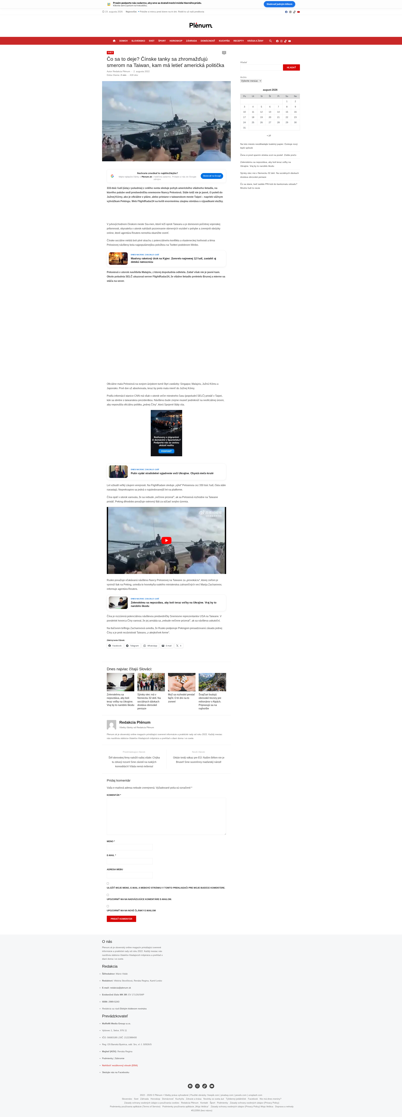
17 (244, 117)
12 (261, 112)
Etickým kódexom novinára (133, 1008)
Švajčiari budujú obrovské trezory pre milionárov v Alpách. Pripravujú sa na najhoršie (210, 701)
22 (287, 117)
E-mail (111, 855)
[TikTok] (294, 11)
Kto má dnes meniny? (270, 1099)
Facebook (253, 1099)
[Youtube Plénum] (298, 11)
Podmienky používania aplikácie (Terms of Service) (135, 1106)
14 (278, 112)
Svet (152, 41)
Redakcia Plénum (121, 71)
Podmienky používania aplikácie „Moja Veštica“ (185, 1106)
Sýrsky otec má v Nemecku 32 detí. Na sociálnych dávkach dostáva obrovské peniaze (149, 701)
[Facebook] (286, 11)
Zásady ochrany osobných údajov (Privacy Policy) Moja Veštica (242, 1106)
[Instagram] (290, 11)
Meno (111, 841)
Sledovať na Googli (212, 176)
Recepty (239, 41)
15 (287, 112)
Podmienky (107, 1058)
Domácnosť (208, 41)
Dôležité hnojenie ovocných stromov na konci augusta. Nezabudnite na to (176, 11)
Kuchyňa (224, 41)
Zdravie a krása (193, 1099)
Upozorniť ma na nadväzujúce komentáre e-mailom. (139, 899)
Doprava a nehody (284, 1106)
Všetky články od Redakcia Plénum (136, 727)
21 (278, 117)
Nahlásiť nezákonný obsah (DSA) (120, 1065)
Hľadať (243, 62)
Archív (243, 77)
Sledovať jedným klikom (279, 4)
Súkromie (119, 1058)
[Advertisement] (166, 214)
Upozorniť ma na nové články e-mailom (131, 910)
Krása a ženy (255, 41)
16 (295, 112)
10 (244, 112)
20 (270, 117)
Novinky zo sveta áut (213, 1099)
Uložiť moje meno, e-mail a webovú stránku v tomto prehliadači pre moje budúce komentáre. (166, 888)
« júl (269, 135)
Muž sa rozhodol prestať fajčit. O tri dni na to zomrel (181, 698)
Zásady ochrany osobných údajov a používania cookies (151, 1102)
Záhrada (191, 41)
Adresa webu (115, 869)
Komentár (114, 795)
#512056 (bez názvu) (201, 1110)
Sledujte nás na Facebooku (115, 1072)
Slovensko (138, 41)
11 (253, 112)
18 (253, 117)
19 (261, 117)
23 (295, 117)
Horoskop (176, 41)
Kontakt (204, 1102)
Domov (123, 41)
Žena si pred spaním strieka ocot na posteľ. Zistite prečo (268, 155)
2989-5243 (114, 1001)
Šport (162, 41)
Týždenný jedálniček (236, 1099)
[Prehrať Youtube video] (166, 540)
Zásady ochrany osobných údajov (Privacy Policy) (254, 1102)
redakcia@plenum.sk (120, 987)
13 (270, 112)
